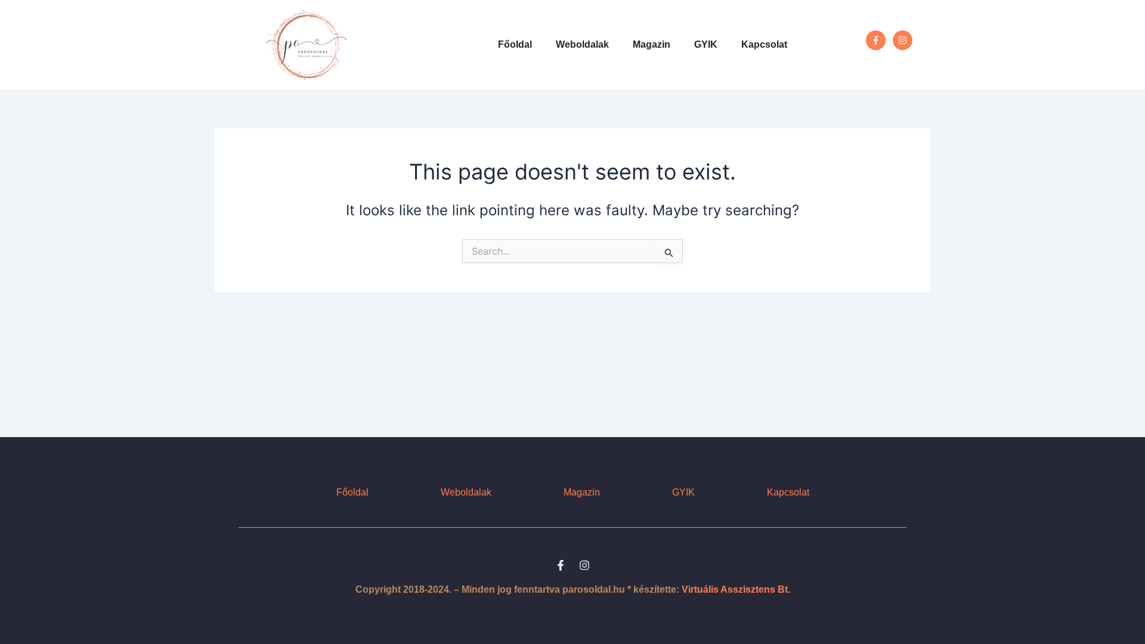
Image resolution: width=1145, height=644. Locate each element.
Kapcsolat (764, 44)
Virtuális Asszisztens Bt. (736, 589)
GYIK (705, 44)
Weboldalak (582, 44)
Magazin (651, 44)
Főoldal (515, 44)
